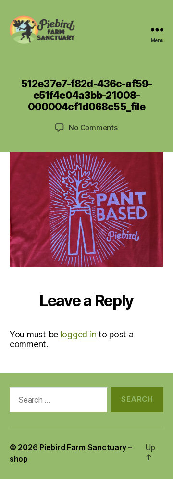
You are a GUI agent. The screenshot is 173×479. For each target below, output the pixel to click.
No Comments (93, 127)
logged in (79, 334)
